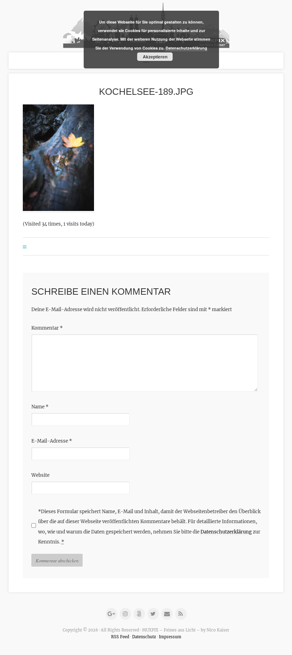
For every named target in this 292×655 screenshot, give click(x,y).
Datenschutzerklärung (226, 532)
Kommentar (47, 328)
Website (40, 475)
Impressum (170, 636)
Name (39, 406)
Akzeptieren (155, 56)
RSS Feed (120, 636)
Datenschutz (144, 636)
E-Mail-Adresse (51, 441)
